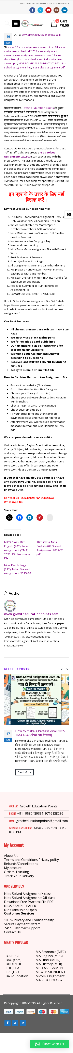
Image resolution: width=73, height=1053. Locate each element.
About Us (11, 855)
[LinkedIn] (64, 10)
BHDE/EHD (14, 964)
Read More (24, 772)
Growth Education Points (38, 108)
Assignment (55, 976)
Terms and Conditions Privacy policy (31, 859)
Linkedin (23, 1023)
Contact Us (12, 932)
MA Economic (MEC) (51, 952)
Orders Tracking (16, 872)
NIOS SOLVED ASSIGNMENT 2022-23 (39, 63)
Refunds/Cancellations (21, 863)
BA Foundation (17, 976)
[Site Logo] (32, 23)
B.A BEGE (12, 956)
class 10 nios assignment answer (27, 47)
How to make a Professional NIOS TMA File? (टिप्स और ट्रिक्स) (40, 733)
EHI (9, 968)
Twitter (15, 1023)
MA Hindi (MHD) (48, 960)
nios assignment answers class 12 (35, 55)
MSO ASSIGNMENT (50, 968)
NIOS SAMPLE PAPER (20, 906)
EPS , (9, 972)
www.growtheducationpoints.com (41, 34)
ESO (16, 972)
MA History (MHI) (49, 964)
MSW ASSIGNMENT (51, 972)
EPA (16, 968)
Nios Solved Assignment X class (28, 893)
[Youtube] (48, 10)
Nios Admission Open (20, 910)
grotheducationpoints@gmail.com (42, 821)
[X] (40, 10)
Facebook (7, 1023)
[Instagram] (56, 10)
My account (12, 868)
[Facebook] (32, 10)
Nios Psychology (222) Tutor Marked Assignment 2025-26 (17, 569)
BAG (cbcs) (13, 960)
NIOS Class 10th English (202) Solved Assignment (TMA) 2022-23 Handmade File (17, 550)
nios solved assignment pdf (48, 67)
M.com (41, 976)
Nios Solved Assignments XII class (29, 897)
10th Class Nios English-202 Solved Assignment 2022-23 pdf (49, 548)
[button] (7, 23)
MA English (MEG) (49, 956)
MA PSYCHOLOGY (49, 980)
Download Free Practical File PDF (28, 902)
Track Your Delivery (19, 876)
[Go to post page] (36, 699)
